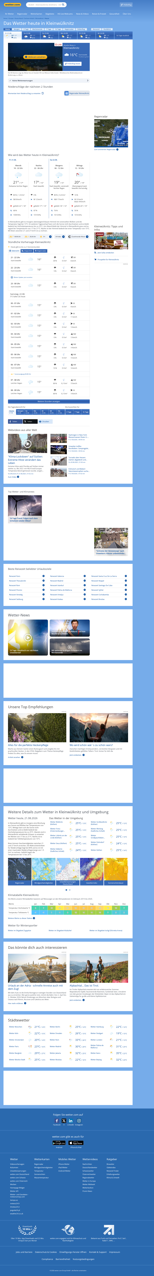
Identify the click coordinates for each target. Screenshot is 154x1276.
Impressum (114, 1252)
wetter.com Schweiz (18, 1177)
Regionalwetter (88, 1177)
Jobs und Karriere (24, 1252)
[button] (49, 400)
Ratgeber (112, 1159)
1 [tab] (66, 890)
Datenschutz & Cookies (46, 1252)
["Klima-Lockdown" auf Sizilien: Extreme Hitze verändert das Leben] (27, 443)
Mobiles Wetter (67, 1159)
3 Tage (26, 29)
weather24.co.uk (16, 1213)
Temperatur (38, 1171)
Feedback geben (84, 57)
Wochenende (37, 29)
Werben (13, 1184)
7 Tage (48, 29)
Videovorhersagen (17, 1164)
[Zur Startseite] (12, 5)
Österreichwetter (89, 1174)
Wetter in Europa (89, 1181)
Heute (7, 29)
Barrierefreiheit (63, 1259)
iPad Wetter (62, 1167)
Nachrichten (87, 1164)
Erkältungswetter (113, 1174)
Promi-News (87, 1191)
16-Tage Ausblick (122, 35)
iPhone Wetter (63, 1164)
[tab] (14, 251)
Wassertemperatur (41, 1177)
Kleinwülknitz (39, 18)
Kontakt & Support (98, 1252)
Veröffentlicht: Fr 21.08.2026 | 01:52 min (20, 474)
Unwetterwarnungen (18, 1171)
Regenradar (69, 29)
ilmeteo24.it (15, 1207)
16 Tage (58, 29)
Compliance (47, 1259)
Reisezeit (96, 29)
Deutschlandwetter (90, 1167)
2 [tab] (70, 890)
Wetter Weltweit (89, 1184)
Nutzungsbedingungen (83, 1259)
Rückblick (107, 29)
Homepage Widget (17, 1188)
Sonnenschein (39, 1174)
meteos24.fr (15, 1203)
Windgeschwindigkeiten (43, 1167)
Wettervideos (90, 1159)
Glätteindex (111, 1167)
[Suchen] (62, 4)
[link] (9, 14)
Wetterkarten (42, 1159)
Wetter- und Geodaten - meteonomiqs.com (19, 1195)
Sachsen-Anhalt (29, 18)
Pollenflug (81, 29)
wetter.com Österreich (19, 1181)
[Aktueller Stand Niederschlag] (111, 133)
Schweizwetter (88, 1171)
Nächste (126, 869)
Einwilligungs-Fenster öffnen (73, 1252)
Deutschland (19, 18)
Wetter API (14, 1191)
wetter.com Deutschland (19, 1174)
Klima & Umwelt (113, 1177)
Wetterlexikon (88, 1188)
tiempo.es (14, 1200)
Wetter (14, 1159)
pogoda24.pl (15, 1210)
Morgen (17, 29)
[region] (49, 277)
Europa (11, 18)
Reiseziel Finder (113, 1171)
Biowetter (110, 1164)
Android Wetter (64, 1171)
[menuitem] (9, 14)
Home (5, 18)
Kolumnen (14, 1167)
